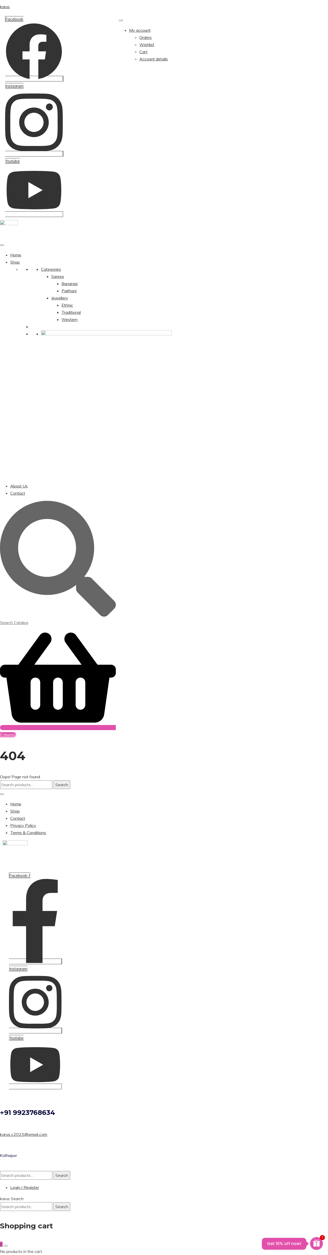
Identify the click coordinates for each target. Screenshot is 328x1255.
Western (69, 319)
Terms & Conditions (28, 832)
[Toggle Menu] (121, 20)
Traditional (71, 312)
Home (15, 254)
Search (61, 784)
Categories (51, 269)
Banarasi (69, 283)
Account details (153, 58)
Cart (143, 51)
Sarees (57, 276)
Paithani (69, 290)
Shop (15, 262)
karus (5, 6)
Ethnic (67, 305)
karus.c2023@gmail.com (23, 1134)
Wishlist (146, 44)
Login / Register (24, 1187)
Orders (145, 37)
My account (140, 30)
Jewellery (59, 297)
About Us (19, 486)
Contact (17, 493)
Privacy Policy (23, 825)
